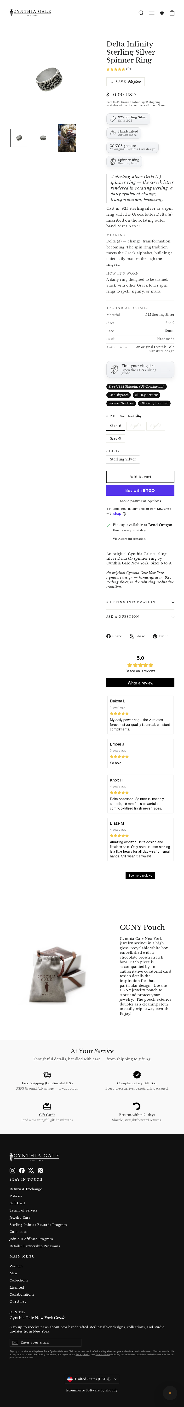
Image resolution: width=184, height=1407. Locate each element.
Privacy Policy (83, 1354)
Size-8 (155, 426)
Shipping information (130, 602)
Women (16, 1266)
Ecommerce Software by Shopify (92, 1390)
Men (13, 1273)
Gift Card (17, 1203)
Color (113, 451)
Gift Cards (47, 1115)
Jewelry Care (20, 1218)
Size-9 (115, 438)
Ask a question (122, 616)
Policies (16, 1196)
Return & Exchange (26, 1189)
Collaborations (22, 1294)
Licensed (17, 1288)
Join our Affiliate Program (31, 1239)
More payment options (140, 501)
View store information (129, 538)
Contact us (19, 1232)
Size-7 (135, 426)
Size (120, 416)
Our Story (18, 1302)
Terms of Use (103, 1354)
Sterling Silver (123, 459)
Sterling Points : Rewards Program (38, 1225)
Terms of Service (24, 1210)
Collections (19, 1280)
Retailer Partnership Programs (35, 1246)
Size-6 (115, 426)
